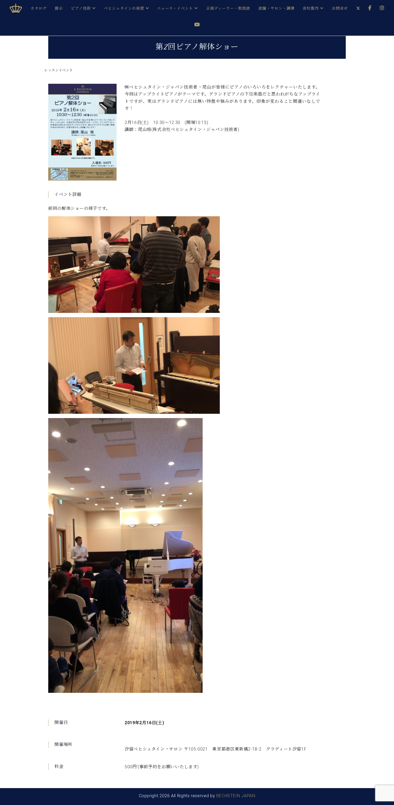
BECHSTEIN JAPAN (235, 795)
